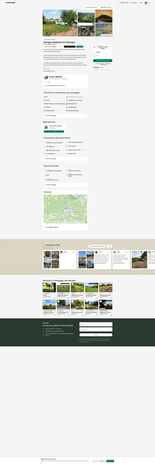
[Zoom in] (86, 196)
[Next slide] (110, 246)
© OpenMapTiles (73, 222)
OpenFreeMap (68, 222)
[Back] (44, 7)
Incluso (54, 131)
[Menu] (147, 3)
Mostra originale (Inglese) (100, 262)
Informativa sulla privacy (84, 341)
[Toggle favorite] (44, 284)
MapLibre (63, 222)
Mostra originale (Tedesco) (49, 71)
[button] (65, 208)
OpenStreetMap (82, 222)
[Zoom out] (86, 198)
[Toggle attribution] (86, 222)
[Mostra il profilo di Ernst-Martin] (85, 77)
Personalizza (95, 461)
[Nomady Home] (10, 2)
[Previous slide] (107, 246)
